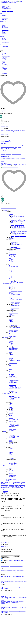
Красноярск (4, 69)
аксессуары (21, 131)
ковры (7, 480)
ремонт (17, 571)
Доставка (14, 148)
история (4, 26)
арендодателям (5, 42)
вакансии (4, 32)
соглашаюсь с (12, 560)
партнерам (3, 603)
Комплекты (17, 486)
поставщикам (5, 40)
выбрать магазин (4, 587)
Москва (3, 54)
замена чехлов (5, 18)
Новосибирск (5, 57)
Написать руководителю (7, 11)
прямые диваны (9, 130)
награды (4, 28)
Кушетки (15, 483)
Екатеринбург (5, 58)
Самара (3, 62)
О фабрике (3, 150)
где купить (3, 609)
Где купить (3, 143)
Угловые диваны (12, 482)
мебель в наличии (5, 134)
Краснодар (4, 73)
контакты (4, 33)
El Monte (4, 53)
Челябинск (4, 64)
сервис (2, 600)
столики (17, 131)
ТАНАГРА (17, 140)
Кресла (19, 483)
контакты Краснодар (6, 8)
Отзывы (2, 161)
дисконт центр (4, 148)
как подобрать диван (5, 581)
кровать (22, 140)
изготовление (11, 570)
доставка (22, 570)
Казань (3, 61)
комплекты (3, 141)
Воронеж (4, 72)
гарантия (4, 15)
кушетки (6, 131)
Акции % (10, 148)
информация (3, 606)
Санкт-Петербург (6, 56)
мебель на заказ (4, 208)
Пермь (3, 70)
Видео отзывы (5, 46)
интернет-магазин (6, 7)
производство (5, 27)
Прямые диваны (4, 482)
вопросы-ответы (11, 571)
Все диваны (9, 485)
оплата (2, 570)
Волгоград (4, 68)
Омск (3, 63)
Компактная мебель (19, 487)
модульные (8, 141)
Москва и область (6, 6)
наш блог (4, 25)
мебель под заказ (4, 126)
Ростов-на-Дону (5, 65)
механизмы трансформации (16, 581)
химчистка (4, 19)
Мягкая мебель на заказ (9, 487)
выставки (16, 566)
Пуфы (22, 483)
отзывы (3, 31)
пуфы (13, 131)
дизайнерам (4, 38)
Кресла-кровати (9, 483)
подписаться (16, 556)
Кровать (12, 486)
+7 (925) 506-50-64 (5, 546)
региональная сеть (6, 9)
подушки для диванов (11, 479)
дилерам (4, 39)
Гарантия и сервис (5, 156)
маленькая (3, 138)
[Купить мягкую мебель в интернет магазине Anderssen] (9, 1)
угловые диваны (17, 130)
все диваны (3, 130)
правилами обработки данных (16, 560)
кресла (10, 131)
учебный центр (5, 30)
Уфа (3, 67)
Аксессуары (3, 485)
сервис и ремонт (5, 16)
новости (4, 23)
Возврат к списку (5, 542)
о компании (3, 596)
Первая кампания (6, 558)
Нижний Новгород (6, 59)
